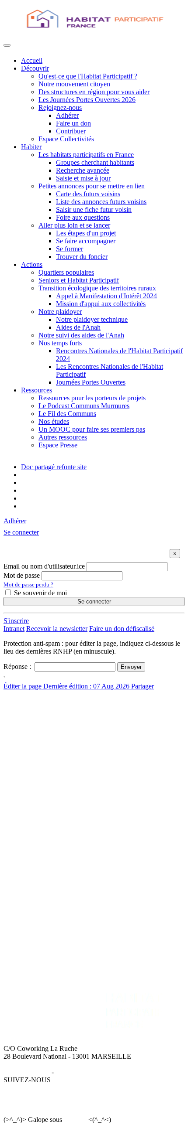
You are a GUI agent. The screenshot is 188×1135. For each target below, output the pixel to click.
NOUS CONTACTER (132, 892)
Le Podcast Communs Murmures (83, 405)
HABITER (36, 770)
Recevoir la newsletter (56, 628)
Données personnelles (86, 1072)
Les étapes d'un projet (86, 233)
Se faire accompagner (85, 241)
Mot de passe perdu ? (28, 584)
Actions (31, 264)
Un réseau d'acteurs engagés (60, 732)
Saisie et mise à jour (83, 178)
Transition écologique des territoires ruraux (97, 288)
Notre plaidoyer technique (92, 319)
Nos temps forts (60, 343)
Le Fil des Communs (67, 413)
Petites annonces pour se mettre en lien (91, 186)
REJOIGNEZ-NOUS (51, 892)
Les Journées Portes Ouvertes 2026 (87, 99)
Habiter (31, 146)
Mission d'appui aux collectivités (101, 303)
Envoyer (131, 667)
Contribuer (71, 131)
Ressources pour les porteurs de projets (92, 398)
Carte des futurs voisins (88, 194)
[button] (21, 532)
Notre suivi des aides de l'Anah (81, 335)
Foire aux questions (83, 217)
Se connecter (94, 601)
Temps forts (37, 862)
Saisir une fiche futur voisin (94, 209)
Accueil (31, 60)
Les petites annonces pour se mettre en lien (80, 785)
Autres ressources (62, 437)
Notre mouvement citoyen (74, 84)
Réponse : (18, 666)
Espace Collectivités (66, 139)
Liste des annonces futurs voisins (101, 201)
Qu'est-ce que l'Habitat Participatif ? (87, 76)
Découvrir (35, 68)
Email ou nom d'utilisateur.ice (44, 566)
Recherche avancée (82, 170)
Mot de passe (21, 575)
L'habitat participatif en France (63, 777)
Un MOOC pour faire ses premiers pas (91, 429)
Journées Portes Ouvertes (90, 382)
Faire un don (73, 123)
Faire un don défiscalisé (121, 628)
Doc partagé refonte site (54, 466)
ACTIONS (36, 823)
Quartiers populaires (66, 272)
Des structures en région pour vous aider (94, 91)
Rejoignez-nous (60, 107)
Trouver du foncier (82, 256)
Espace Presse (57, 445)
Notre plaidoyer (60, 311)
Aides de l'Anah (78, 327)
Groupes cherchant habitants (95, 162)
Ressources (36, 390)
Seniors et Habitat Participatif (78, 280)
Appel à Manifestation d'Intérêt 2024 (106, 296)
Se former (69, 248)
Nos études (53, 421)
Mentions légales (26, 1072)
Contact (110, 899)
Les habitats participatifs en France (86, 154)
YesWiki (75, 1119)
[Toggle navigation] (6, 45)
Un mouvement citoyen (53, 724)
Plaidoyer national (46, 854)
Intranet (13, 628)
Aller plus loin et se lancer (74, 225)
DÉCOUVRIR (42, 708)
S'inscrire (16, 620)
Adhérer (67, 115)
